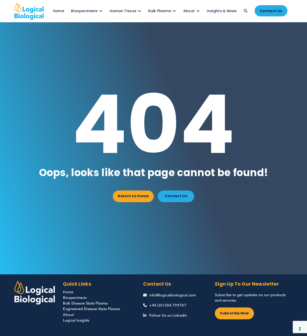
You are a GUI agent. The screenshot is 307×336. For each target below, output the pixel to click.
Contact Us (271, 10)
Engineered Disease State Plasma (91, 309)
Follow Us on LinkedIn (168, 316)
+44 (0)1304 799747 (167, 305)
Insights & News (222, 10)
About (189, 10)
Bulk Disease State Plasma (85, 303)
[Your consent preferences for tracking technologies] (300, 329)
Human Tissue (123, 10)
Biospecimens (84, 10)
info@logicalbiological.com (172, 295)
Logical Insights (76, 321)
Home (58, 10)
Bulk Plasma (159, 10)
